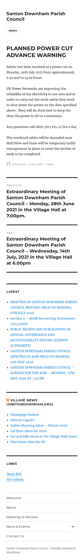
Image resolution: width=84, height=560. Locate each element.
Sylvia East (18, 164)
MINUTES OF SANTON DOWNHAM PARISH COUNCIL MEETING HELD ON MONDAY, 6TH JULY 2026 (43, 307)
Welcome (13, 498)
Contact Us (15, 536)
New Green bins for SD (27, 442)
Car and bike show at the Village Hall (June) (43, 436)
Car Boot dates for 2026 (28, 431)
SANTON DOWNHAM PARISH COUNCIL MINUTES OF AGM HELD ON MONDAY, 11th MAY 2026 (40, 356)
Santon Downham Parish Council (27, 548)
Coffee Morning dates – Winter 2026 (39, 425)
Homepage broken (24, 414)
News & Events (18, 526)
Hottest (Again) (22, 420)
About (11, 507)
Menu (13, 30)
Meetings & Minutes (22, 517)
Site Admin (15, 479)
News (50, 164)
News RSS (14, 474)
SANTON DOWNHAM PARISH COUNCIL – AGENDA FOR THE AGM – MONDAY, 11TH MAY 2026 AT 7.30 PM (42, 372)
